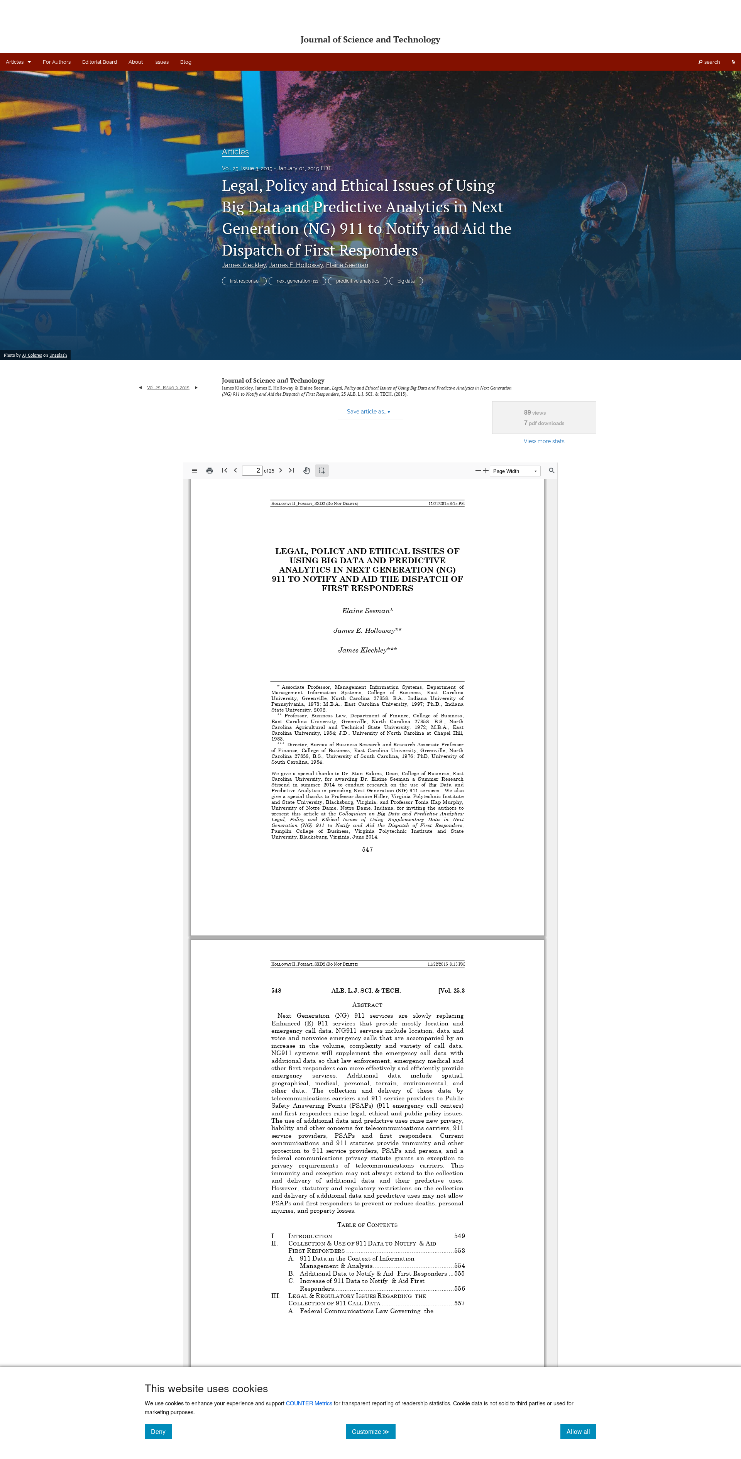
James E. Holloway (296, 265)
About (136, 62)
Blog (185, 62)
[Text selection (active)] (322, 470)
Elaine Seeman (347, 265)
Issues (161, 62)
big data (406, 281)
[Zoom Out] (478, 470)
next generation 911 (297, 281)
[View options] (194, 470)
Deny (161, 1431)
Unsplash (58, 355)
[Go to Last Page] (291, 470)
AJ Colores (32, 355)
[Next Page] (280, 470)
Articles (15, 62)
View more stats (544, 441)
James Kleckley (244, 265)
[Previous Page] (235, 470)
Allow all (581, 1431)
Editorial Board (99, 62)
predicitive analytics (357, 281)
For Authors (57, 62)
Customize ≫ (374, 1431)
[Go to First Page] (224, 470)
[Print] (210, 470)
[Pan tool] (306, 470)
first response (244, 281)
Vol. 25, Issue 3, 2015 (247, 168)
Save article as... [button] (368, 411)
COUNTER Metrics (309, 1403)
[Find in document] (552, 470)
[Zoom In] (486, 470)
